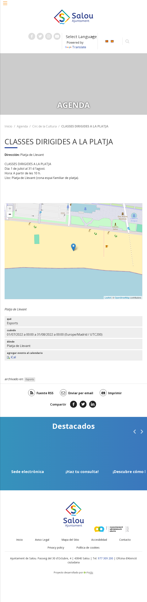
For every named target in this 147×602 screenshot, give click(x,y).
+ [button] (10, 208)
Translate (79, 47)
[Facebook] (73, 404)
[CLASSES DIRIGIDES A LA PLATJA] (73, 247)
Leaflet (108, 297)
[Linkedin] (92, 404)
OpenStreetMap (122, 297)
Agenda (22, 126)
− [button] (10, 214)
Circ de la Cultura (44, 126)
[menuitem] (107, 41)
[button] (5, 5)
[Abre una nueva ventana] (31, 36)
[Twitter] (83, 404)
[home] (73, 16)
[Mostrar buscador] (127, 41)
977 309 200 (105, 558)
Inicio (8, 126)
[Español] (112, 41)
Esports (30, 379)
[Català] (106, 41)
